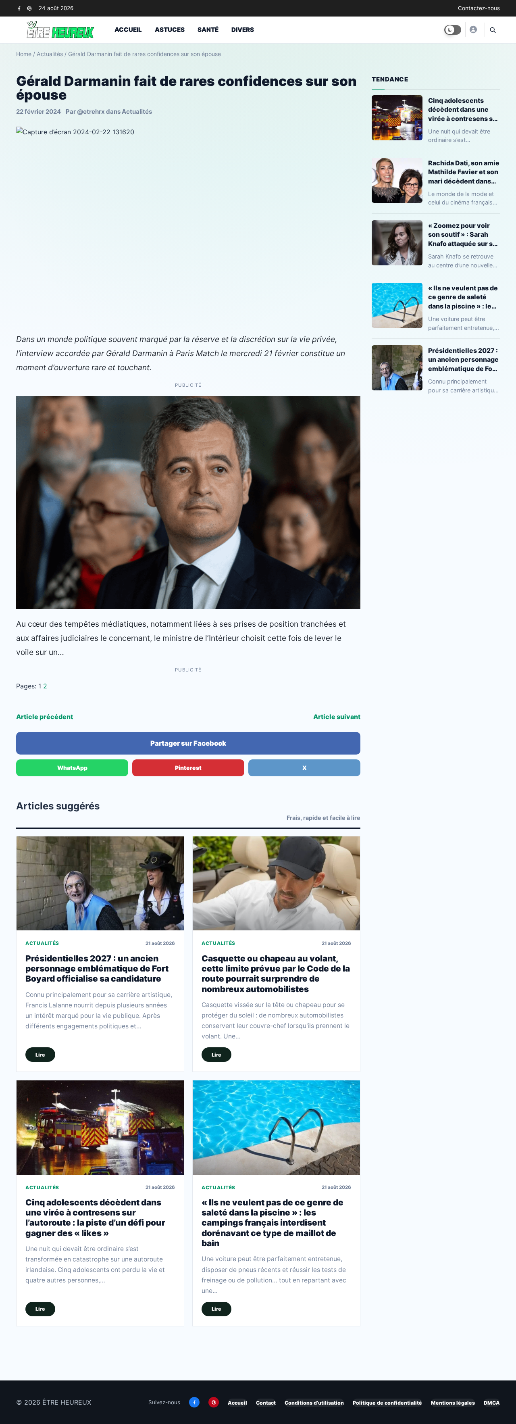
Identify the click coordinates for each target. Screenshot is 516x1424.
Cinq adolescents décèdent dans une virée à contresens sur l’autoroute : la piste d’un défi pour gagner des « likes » (95, 1217)
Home (23, 53)
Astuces (170, 29)
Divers (242, 29)
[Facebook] (19, 8)
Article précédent (44, 717)
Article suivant (336, 717)
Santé (208, 29)
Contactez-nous (479, 8)
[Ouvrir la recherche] (492, 30)
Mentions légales (453, 1403)
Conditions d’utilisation (314, 1403)
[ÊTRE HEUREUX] (473, 29)
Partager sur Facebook (188, 743)
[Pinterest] (29, 8)
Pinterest (188, 767)
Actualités (50, 53)
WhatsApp (72, 767)
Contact (266, 1403)
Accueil (128, 29)
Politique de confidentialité (387, 1403)
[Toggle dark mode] (452, 30)
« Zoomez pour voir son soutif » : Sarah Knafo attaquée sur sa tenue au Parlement (462, 234)
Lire (40, 1055)
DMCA (492, 1403)
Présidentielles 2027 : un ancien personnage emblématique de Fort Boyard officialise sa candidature (97, 968)
